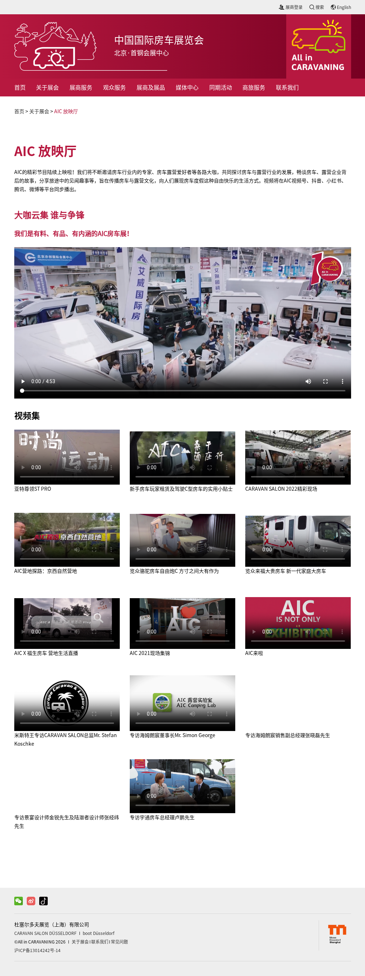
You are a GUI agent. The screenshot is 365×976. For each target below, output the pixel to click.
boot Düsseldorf (98, 933)
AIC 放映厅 (66, 111)
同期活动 (220, 87)
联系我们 (287, 87)
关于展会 (47, 87)
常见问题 (119, 942)
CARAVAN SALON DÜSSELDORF (45, 933)
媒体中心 (187, 87)
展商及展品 (151, 87)
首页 (20, 87)
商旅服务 (253, 87)
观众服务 (114, 87)
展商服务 (81, 87)
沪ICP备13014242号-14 (37, 950)
